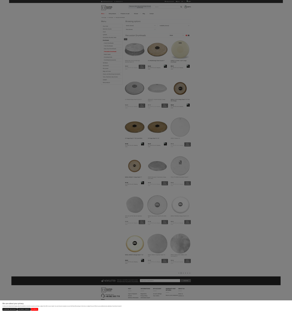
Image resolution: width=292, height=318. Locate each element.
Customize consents (24, 309)
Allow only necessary (9, 309)
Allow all (34, 309)
